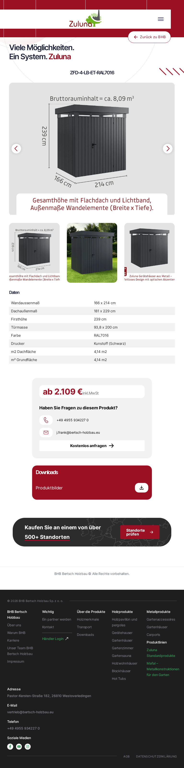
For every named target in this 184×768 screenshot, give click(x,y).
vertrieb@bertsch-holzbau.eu (30, 712)
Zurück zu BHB (153, 37)
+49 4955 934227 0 (23, 728)
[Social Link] (10, 747)
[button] (167, 148)
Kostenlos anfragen (88, 445)
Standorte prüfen (135, 532)
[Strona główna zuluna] (87, 19)
